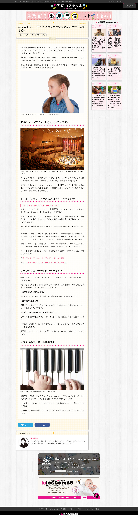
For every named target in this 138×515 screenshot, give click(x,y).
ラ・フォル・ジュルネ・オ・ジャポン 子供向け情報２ (44, 262)
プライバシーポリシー (76, 509)
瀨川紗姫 (34, 438)
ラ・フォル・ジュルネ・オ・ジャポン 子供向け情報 (43, 258)
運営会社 (63, 509)
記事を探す (129, 6)
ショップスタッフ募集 (92, 509)
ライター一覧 (43, 509)
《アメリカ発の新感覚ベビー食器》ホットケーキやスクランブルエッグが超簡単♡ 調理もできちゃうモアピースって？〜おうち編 (114, 101)
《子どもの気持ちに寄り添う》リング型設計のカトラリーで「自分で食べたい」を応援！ (114, 71)
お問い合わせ (54, 509)
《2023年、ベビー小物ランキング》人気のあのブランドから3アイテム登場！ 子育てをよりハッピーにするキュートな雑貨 (98, 44)
